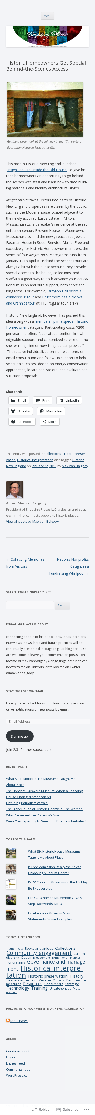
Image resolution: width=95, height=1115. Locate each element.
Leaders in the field (21, 980)
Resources (32, 983)
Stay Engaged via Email (25, 691)
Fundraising (16, 962)
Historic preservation (48, 976)
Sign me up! (20, 736)
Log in (10, 1057)
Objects (58, 980)
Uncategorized (60, 988)
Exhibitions (59, 957)
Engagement (41, 957)
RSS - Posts (19, 1021)
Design (26, 957)
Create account (17, 1051)
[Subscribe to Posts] (8, 1021)
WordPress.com (18, 1075)
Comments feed (18, 1069)
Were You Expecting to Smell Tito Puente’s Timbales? (46, 821)
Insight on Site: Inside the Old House (37, 169)
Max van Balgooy (75, 466)
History (76, 976)
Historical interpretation (35, 460)
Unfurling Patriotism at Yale (27, 803)
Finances (74, 957)
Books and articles (39, 948)
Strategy (72, 984)
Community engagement (39, 952)
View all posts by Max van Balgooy (34, 521)
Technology (18, 988)
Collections (52, 453)
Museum (45, 980)
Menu (47, 16)
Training (39, 988)
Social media (53, 984)
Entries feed (15, 1063)
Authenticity (15, 948)
